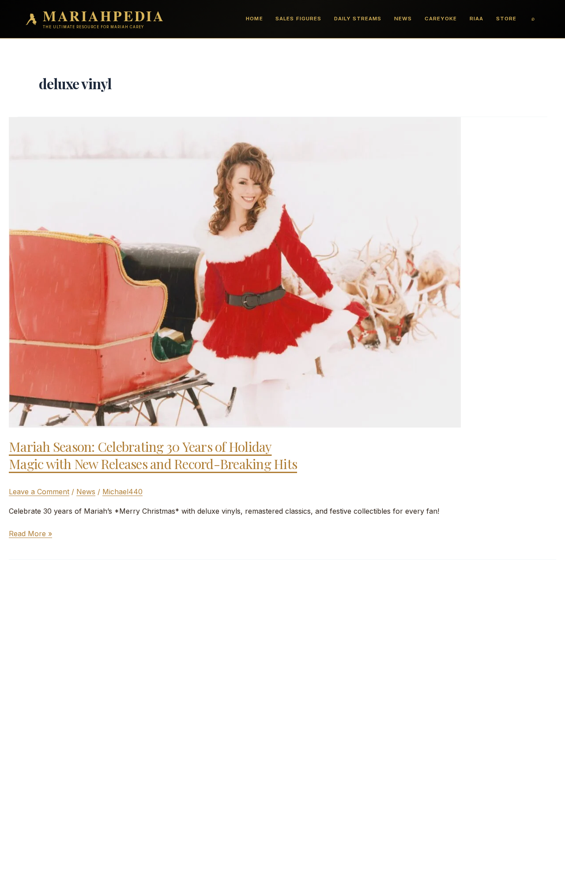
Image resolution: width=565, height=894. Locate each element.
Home (254, 18)
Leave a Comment (39, 491)
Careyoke (441, 18)
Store (506, 18)
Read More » (30, 534)
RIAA (476, 18)
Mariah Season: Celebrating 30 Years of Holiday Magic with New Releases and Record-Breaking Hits (153, 455)
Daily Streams (357, 18)
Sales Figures (298, 18)
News (403, 18)
